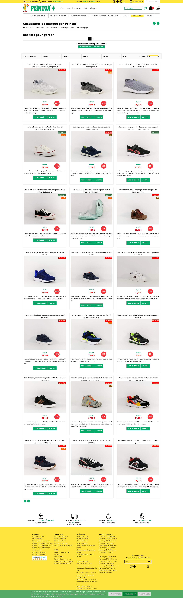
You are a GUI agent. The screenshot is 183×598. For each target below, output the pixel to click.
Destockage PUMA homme (107, 568)
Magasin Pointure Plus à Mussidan (42, 545)
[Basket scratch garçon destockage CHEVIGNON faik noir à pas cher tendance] (45, 412)
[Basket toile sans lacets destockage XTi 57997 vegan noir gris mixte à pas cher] (91, 98)
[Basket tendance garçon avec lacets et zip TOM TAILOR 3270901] (91, 475)
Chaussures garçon (82, 543)
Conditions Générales (61, 536)
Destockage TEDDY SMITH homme (109, 566)
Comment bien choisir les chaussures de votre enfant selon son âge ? (87, 588)
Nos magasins (138, 1)
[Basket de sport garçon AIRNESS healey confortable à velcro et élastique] (138, 349)
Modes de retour (59, 541)
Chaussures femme (82, 536)
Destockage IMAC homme (106, 563)
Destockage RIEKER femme (107, 548)
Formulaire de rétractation (62, 563)
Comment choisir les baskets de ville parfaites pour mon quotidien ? (87, 581)
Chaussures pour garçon (66, 27)
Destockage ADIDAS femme (107, 536)
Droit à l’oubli (58, 557)
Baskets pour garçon (82, 27)
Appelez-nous (52, 1)
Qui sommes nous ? (38, 536)
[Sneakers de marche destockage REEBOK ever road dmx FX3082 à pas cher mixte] (138, 98)
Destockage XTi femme (106, 552)
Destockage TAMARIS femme (107, 550)
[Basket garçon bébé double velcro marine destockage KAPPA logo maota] (45, 349)
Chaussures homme (83, 538)
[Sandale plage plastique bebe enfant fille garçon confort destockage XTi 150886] (91, 224)
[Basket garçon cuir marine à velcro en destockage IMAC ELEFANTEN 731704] (91, 161)
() (44, 559)
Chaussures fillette (82, 541)
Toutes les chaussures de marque (33, 27)
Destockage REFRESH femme (107, 545)
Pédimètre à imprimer (39, 552)
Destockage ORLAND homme (108, 570)
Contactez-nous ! (37, 538)
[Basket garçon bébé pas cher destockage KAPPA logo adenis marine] (91, 287)
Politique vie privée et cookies (63, 561)
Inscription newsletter (39, 554)
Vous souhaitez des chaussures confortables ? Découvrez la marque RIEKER (86, 575)
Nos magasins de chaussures (41, 541)
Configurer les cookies (105, 573)
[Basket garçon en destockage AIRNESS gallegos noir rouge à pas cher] (138, 475)
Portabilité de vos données (62, 559)
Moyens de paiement (60, 543)
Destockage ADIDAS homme (107, 557)
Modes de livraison (60, 538)
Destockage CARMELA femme (108, 538)
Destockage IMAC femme (106, 543)
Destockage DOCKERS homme (108, 561)
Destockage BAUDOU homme (108, 559)
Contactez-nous (32, 1)
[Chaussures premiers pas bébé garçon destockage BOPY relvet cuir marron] (138, 224)
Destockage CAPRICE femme (107, 541)
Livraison (88, 1)
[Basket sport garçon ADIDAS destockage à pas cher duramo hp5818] (45, 287)
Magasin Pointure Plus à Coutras (42, 543)
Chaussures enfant (51, 27)
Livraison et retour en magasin (63, 545)
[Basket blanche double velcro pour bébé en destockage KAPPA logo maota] (138, 287)
